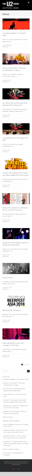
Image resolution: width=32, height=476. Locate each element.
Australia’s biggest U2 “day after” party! (16, 379)
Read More (5, 46)
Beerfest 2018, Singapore (11, 310)
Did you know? (7, 277)
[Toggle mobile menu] (29, 2)
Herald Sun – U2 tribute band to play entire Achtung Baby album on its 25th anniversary (15, 443)
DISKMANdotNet (16, 464)
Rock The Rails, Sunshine (11, 449)
